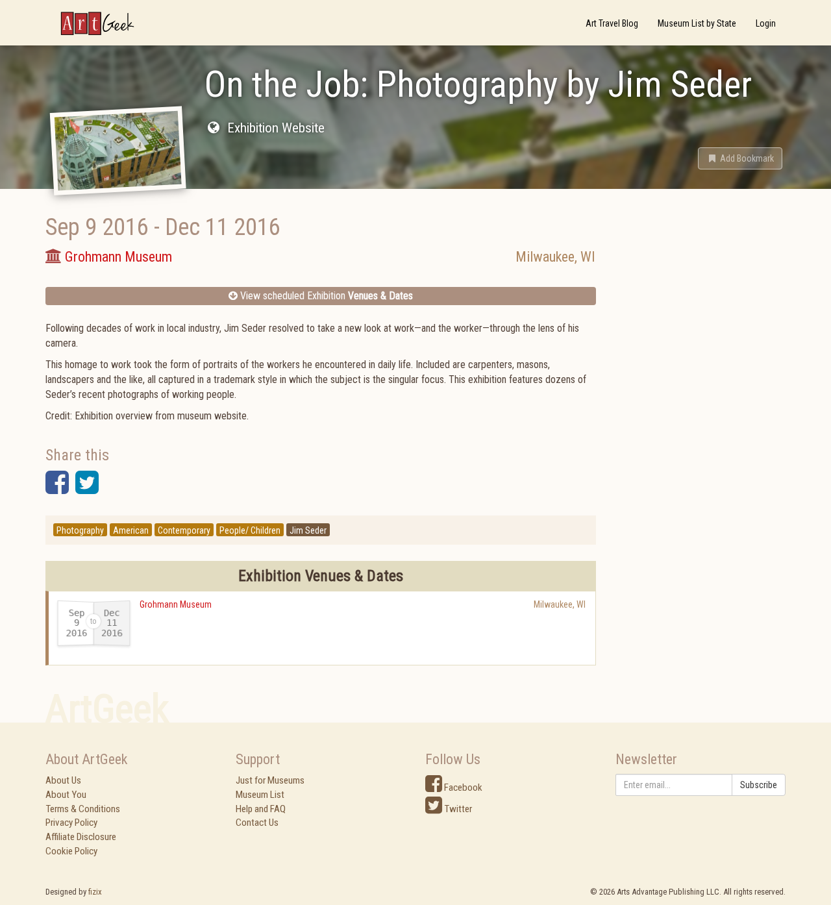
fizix (95, 892)
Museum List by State (697, 23)
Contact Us (257, 822)
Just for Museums (270, 780)
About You (65, 794)
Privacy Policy (71, 822)
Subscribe (758, 785)
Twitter (457, 809)
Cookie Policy (71, 851)
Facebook (462, 787)
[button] (740, 158)
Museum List (260, 794)
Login (766, 23)
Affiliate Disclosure (80, 837)
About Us (63, 780)
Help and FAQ (261, 809)
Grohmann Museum (176, 604)
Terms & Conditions (82, 809)
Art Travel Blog (612, 23)
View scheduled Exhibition (325, 296)
